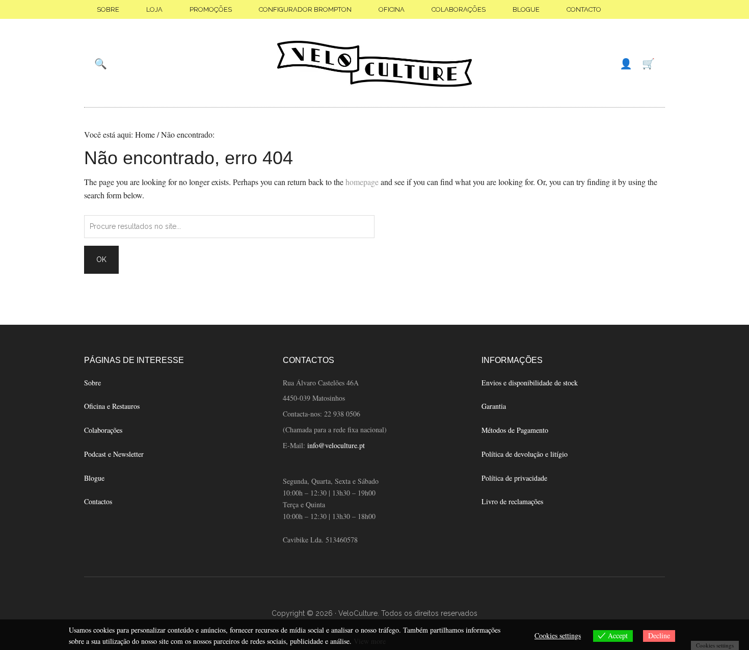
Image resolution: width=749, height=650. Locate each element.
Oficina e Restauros (112, 406)
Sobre (92, 382)
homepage (362, 181)
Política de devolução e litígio (524, 454)
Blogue (94, 478)
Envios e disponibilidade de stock (529, 382)
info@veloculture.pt (336, 445)
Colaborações (103, 430)
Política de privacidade (514, 478)
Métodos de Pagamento (514, 430)
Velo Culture (374, 64)
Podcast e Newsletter (114, 454)
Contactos (98, 501)
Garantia (493, 406)
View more (370, 641)
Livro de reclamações (512, 501)
